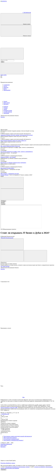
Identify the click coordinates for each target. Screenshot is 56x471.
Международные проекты (10, 437)
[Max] (11, 326)
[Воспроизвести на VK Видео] (2, 132)
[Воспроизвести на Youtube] (4, 132)
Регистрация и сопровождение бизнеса (13, 440)
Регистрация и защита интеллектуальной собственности (18, 436)
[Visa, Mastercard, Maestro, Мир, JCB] (11, 339)
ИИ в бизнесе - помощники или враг (10, 173)
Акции (5, 109)
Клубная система (8, 110)
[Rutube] (11, 315)
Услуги (5, 86)
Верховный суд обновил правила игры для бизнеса (13, 162)
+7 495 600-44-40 (5, 414)
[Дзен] (11, 304)
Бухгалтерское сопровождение (11, 439)
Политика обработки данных (8, 463)
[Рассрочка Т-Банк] (11, 373)
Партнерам (6, 113)
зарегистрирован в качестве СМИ (9, 407)
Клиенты (6, 106)
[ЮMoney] (11, 350)
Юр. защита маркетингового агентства (10, 146)
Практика (6, 87)
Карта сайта (3, 75)
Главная (3, 175)
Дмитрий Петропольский (7, 237)
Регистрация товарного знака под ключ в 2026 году (13, 140)
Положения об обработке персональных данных (17, 466)
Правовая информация (6, 444)
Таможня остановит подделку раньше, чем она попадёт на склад (17, 135)
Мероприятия (7, 90)
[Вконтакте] (11, 293)
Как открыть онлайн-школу (7, 168)
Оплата (5, 101)
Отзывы (6, 107)
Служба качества (8, 111)
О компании (7, 84)
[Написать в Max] (11, 47)
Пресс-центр (7, 102)
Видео (5, 88)
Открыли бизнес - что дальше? (8, 157)
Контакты (6, 104)
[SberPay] (11, 362)
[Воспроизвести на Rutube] (1, 132)
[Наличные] (11, 384)
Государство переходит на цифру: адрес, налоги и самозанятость (17, 151)
